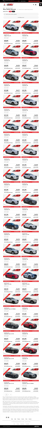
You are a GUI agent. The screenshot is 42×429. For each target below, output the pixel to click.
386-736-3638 (18, 43)
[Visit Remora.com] (37, 426)
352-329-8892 (18, 316)
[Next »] (11, 395)
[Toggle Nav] (40, 4)
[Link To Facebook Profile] (7, 417)
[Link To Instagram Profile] (8, 417)
